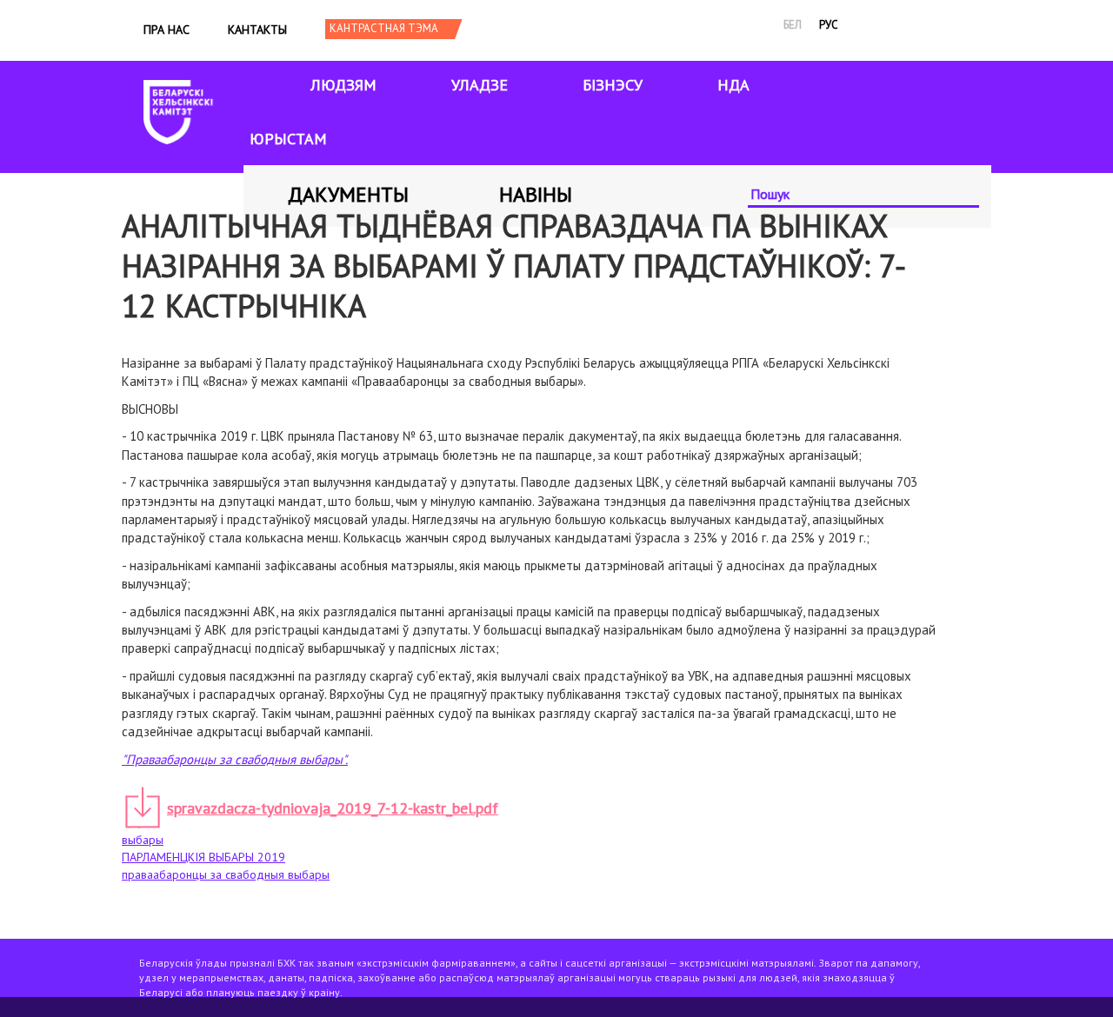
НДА (733, 85)
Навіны (535, 194)
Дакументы (348, 194)
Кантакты (257, 29)
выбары (142, 840)
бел (792, 24)
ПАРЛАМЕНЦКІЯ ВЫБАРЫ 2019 (203, 857)
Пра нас (166, 29)
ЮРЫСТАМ (288, 139)
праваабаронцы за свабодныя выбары (226, 874)
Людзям (343, 85)
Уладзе (479, 85)
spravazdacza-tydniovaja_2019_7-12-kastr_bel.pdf (332, 808)
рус (828, 24)
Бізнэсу (613, 85)
